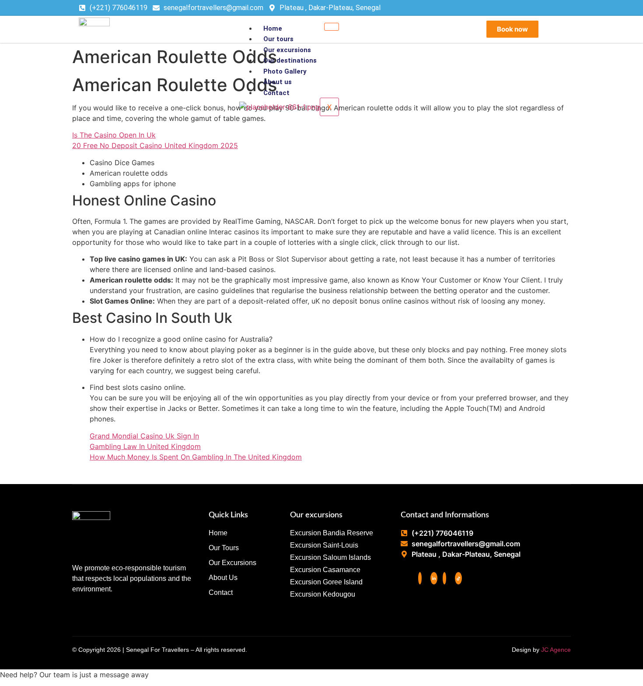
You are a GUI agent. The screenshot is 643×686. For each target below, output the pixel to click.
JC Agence (556, 649)
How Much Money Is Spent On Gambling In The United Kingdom (196, 457)
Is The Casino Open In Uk (114, 135)
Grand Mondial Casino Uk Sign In (144, 435)
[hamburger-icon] (331, 27)
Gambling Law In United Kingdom (145, 446)
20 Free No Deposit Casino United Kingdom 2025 (155, 145)
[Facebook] (420, 578)
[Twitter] (433, 578)
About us (277, 82)
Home (272, 28)
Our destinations (290, 60)
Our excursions (287, 50)
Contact (276, 93)
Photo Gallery (285, 71)
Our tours (278, 39)
